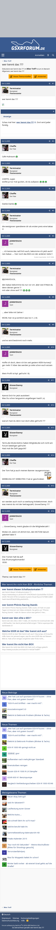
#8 (53, 297)
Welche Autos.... (14, 814)
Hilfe (23, 920)
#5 (53, 210)
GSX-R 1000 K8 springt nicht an (21, 747)
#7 (53, 263)
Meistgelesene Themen (14, 792)
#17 (52, 541)
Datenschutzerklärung (10, 920)
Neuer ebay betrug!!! (16, 796)
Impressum (6, 918)
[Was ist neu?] (48, 55)
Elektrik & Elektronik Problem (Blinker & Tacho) (28, 715)
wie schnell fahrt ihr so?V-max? (21, 820)
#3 (53, 163)
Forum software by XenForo (21, 925)
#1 (53, 83)
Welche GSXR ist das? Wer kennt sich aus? (24, 631)
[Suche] (53, 55)
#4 (53, 188)
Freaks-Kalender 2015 (17, 838)
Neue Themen (9, 724)
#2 (53, 141)
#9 (53, 324)
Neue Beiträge (9, 692)
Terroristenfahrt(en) (16, 851)
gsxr (13, 753)
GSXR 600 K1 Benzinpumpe (19, 777)
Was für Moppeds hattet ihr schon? (23, 857)
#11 (52, 380)
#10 (52, 347)
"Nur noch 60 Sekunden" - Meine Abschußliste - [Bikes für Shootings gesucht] (28, 846)
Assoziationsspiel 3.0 (16, 709)
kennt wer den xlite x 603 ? (16, 617)
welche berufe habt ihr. (17, 826)
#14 (52, 455)
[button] (3, 55)
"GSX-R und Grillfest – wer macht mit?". (25, 703)
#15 (52, 486)
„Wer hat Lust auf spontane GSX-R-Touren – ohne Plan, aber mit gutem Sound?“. (29, 698)
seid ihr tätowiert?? (15, 802)
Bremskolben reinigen (17, 765)
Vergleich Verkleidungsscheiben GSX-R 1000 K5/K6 (30, 783)
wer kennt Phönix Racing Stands (19, 604)
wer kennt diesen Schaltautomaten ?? (22, 589)
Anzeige (7, 116)
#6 (53, 236)
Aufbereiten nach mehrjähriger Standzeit (25, 759)
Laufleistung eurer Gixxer (18, 808)
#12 (52, 405)
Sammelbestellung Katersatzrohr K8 (23, 832)
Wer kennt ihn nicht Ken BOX (18, 644)
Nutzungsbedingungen (30, 918)
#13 (52, 428)
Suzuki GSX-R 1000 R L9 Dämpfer (22, 771)
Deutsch (7, 914)
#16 (52, 511)
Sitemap (16, 918)
